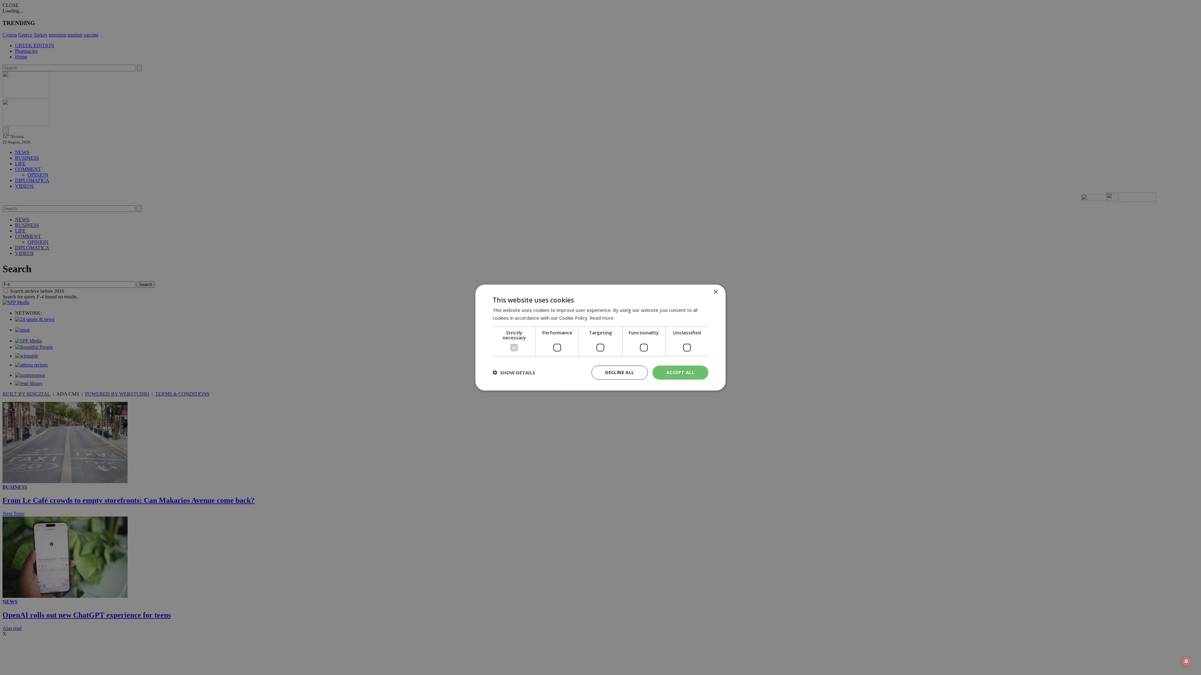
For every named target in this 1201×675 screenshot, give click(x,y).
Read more (602, 318)
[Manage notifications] (1186, 661)
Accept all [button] (680, 372)
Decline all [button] (619, 372)
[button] (514, 372)
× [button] (715, 292)
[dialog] (600, 338)
